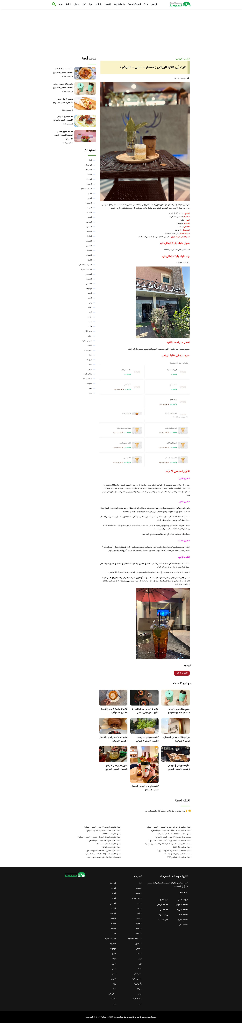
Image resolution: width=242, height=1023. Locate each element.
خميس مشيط (87, 340)
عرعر (90, 369)
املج (90, 298)
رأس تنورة (88, 350)
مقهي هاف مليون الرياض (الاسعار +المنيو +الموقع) (179, 711)
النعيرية (89, 279)
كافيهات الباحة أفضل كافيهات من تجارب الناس (104, 857)
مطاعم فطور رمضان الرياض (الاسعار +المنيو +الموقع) (63, 135)
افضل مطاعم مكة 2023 (182, 847)
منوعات (89, 383)
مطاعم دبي (164, 909)
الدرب (89, 208)
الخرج (90, 198)
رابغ (90, 355)
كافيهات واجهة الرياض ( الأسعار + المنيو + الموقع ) (113, 711)
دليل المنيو (164, 899)
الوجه (90, 293)
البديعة (89, 179)
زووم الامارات (163, 914)
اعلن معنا (89, 1017)
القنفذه (89, 255)
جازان (76, 4)
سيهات (89, 359)
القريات (89, 241)
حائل (90, 326)
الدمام (89, 212)
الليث (90, 260)
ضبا (90, 364)
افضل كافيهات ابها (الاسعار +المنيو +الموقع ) (104, 840)
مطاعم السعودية (182, 904)
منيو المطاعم (183, 899)
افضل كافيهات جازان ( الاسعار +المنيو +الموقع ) (103, 850)
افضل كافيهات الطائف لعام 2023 (108, 844)
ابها (90, 4)
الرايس (89, 217)
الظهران (89, 236)
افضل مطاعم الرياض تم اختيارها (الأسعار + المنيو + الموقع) (168, 827)
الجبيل (89, 184)
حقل (90, 336)
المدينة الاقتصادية (85, 265)
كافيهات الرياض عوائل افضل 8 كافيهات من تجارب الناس (145, 711)
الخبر (90, 193)
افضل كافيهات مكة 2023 (112, 834)
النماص (89, 284)
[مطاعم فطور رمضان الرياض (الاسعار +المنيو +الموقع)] (85, 136)
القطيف (89, 250)
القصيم (108, 4)
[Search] (53, 4)
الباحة (68, 4)
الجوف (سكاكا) (86, 189)
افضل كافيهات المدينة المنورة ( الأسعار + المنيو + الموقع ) (99, 837)
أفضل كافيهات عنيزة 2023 (111, 847)
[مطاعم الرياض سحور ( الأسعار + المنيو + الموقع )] (85, 103)
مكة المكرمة (119, 4)
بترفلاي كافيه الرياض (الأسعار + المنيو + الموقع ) (176, 739)
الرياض (154, 4)
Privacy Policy (100, 1017)
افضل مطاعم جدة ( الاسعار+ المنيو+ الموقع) (174, 834)
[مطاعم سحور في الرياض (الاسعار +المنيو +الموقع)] (85, 73)
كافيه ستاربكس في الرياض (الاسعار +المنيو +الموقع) (179, 767)
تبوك (84, 4)
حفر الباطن (88, 331)
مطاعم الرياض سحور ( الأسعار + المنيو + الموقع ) (63, 102)
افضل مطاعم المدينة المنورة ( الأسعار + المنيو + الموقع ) (170, 840)
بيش (90, 302)
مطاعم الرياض (162, 904)
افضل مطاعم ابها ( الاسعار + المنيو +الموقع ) (174, 850)
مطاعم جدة (183, 914)
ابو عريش (88, 165)
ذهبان (89, 345)
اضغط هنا (142, 237)
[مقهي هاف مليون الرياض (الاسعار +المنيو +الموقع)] (85, 88)
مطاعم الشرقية (182, 909)
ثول (90, 312)
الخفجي (89, 203)
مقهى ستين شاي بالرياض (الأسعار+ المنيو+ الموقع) (116, 767)
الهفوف (89, 288)
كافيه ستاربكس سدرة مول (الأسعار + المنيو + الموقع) (147, 739)
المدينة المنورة (134, 4)
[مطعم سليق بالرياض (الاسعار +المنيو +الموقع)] (85, 121)
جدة (146, 4)
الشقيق (89, 227)
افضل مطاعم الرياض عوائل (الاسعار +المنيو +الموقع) (171, 830)
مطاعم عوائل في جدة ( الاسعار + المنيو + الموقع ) (173, 837)
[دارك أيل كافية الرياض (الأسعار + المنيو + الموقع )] (144, 141)
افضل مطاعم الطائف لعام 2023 (179, 857)
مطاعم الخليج (183, 919)
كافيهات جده (163, 919)
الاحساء (89, 170)
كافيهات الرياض (182, 673)
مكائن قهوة (88, 374)
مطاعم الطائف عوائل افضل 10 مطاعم (177, 854)
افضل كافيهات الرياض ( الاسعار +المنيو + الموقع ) (102, 827)
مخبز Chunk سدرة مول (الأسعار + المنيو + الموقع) (113, 739)
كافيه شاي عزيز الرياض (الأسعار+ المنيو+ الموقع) (144, 788)
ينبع (90, 393)
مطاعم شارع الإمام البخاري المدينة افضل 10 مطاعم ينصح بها (168, 844)
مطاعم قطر (184, 924)
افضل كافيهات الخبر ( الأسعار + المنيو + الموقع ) (103, 854)
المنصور (89, 274)
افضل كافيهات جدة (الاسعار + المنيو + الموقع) (104, 830)
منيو (60, 4)
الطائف (98, 4)
